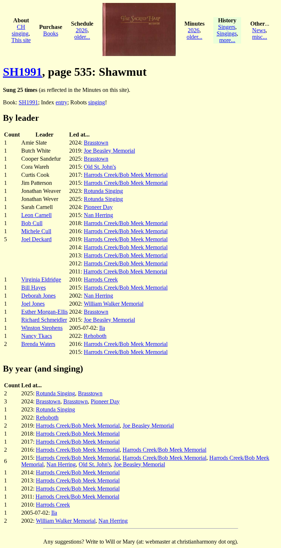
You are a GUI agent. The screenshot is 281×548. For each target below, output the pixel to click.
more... (227, 40)
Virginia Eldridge (41, 279)
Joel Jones (33, 304)
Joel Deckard (36, 239)
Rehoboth (95, 336)
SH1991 (22, 71)
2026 (81, 30)
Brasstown (96, 142)
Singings (227, 33)
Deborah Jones (38, 295)
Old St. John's (100, 167)
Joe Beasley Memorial (109, 151)
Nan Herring (98, 215)
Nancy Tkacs (36, 336)
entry (61, 102)
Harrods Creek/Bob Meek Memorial (126, 175)
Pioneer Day (98, 207)
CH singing (20, 30)
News (259, 30)
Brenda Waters (38, 344)
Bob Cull (31, 223)
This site (21, 40)
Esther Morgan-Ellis (44, 312)
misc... (259, 37)
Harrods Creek (101, 279)
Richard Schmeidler (44, 320)
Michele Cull (36, 231)
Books (50, 33)
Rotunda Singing (103, 191)
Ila (102, 328)
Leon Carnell (36, 215)
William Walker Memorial (113, 304)
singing (96, 102)
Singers (226, 27)
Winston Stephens (42, 328)
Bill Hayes (33, 287)
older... (82, 37)
